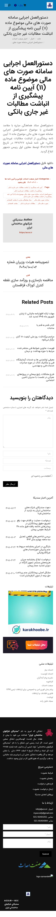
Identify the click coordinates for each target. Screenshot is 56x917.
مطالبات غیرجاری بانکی (27, 203)
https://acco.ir (25, 232)
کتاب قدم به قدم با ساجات (45, 327)
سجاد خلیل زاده (46, 701)
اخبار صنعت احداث (30, 179)
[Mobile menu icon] (6, 5)
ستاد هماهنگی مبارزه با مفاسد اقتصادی (19, 200)
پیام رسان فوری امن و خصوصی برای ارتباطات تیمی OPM (29, 689)
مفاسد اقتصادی (12, 203)
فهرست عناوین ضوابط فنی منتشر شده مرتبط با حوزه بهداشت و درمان (35, 350)
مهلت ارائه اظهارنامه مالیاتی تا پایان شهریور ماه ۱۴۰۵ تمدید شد (36, 315)
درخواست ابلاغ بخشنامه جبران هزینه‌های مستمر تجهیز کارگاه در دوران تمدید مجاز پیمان (34, 562)
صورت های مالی (43, 203)
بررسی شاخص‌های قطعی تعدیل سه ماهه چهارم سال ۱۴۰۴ (35, 538)
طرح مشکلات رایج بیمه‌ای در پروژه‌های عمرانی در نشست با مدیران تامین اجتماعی (35, 377)
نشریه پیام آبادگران (45, 677)
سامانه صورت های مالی (41, 200)
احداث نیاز (49, 670)
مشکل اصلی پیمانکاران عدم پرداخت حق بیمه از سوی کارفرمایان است (32, 574)
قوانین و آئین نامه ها (13, 179)
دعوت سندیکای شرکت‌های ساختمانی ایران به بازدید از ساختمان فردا (37, 510)
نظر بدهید (22, 182)
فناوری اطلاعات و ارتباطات (42, 693)
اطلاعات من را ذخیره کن (40, 476)
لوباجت (50, 697)
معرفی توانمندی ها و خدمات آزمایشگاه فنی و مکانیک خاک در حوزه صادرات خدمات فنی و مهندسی (35, 362)
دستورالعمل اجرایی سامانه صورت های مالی (28, 165)
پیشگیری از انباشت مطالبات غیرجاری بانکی (28, 191)
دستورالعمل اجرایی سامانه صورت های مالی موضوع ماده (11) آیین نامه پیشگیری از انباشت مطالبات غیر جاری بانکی (29, 195)
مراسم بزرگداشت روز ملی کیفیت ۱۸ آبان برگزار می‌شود (35, 338)
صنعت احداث (47, 685)
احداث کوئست (47, 674)
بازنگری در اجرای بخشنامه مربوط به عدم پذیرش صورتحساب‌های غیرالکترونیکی (34, 549)
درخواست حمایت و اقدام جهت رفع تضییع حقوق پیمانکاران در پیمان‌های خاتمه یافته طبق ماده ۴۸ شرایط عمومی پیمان (34, 525)
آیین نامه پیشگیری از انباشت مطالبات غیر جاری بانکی (25, 187)
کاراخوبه (49, 681)
